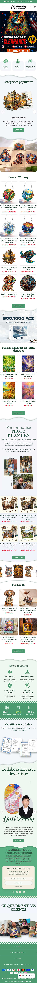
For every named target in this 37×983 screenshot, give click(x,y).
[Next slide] (34, 571)
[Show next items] (35, 112)
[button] (26, 975)
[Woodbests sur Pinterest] (24, 892)
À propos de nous (18, 953)
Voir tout (18, 306)
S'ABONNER (18, 883)
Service (18, 959)
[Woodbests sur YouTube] (20, 892)
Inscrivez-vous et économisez (18, 965)
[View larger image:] (6, 928)
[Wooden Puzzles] (18, 7)
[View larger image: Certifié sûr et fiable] (7, 745)
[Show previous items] (2, 112)
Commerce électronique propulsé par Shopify (18, 981)
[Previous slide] (2, 571)
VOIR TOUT (18, 130)
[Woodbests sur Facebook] (17, 892)
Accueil (18, 946)
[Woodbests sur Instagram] (13, 892)
